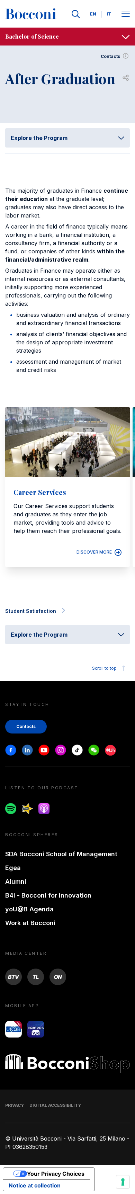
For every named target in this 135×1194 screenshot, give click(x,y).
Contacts (110, 56)
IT (109, 14)
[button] (123, 582)
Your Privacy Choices (55, 1173)
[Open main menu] (126, 14)
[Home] (30, 14)
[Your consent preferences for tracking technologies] (122, 1181)
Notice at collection (35, 1185)
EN (93, 14)
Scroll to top (104, 668)
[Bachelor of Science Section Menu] (126, 36)
